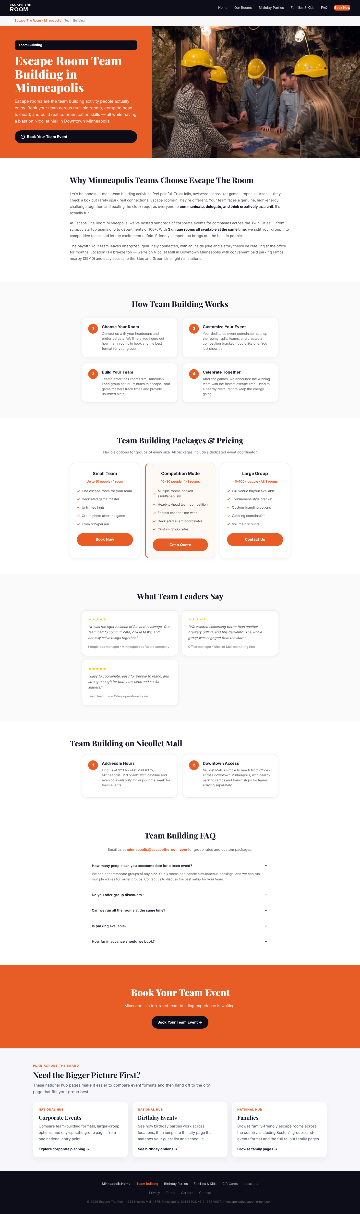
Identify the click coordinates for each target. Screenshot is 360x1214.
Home (223, 8)
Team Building (147, 1184)
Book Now (342, 8)
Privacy (154, 1193)
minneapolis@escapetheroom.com (157, 849)
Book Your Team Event (47, 136)
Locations (251, 1184)
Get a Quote (180, 544)
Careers (187, 1193)
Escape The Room (28, 20)
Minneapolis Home (116, 1184)
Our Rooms (243, 8)
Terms (170, 1193)
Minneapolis (52, 20)
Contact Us (255, 539)
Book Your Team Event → (180, 1022)
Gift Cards (230, 1184)
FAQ (324, 8)
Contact (205, 1193)
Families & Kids (302, 8)
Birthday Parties (271, 8)
